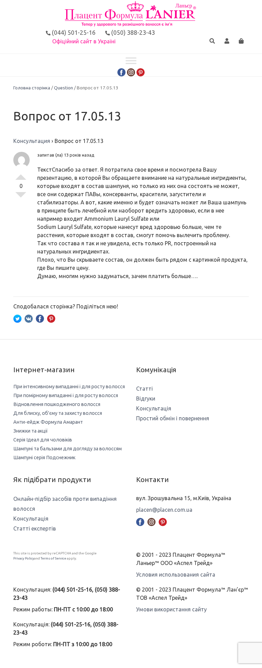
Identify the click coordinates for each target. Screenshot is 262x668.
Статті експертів (34, 528)
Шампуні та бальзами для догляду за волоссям (67, 448)
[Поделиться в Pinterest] (51, 318)
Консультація (153, 408)
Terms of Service (53, 558)
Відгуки (145, 398)
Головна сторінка (31, 87)
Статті (144, 389)
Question (63, 87)
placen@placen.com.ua (164, 510)
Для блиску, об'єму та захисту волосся (57, 413)
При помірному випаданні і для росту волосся (65, 395)
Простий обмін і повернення (172, 418)
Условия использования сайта (175, 574)
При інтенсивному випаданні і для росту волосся (69, 386)
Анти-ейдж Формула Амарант (48, 422)
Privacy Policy (23, 558)
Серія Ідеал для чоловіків (42, 439)
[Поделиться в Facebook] (40, 318)
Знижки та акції (30, 431)
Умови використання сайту (171, 609)
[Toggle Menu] (131, 61)
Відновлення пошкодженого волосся (56, 404)
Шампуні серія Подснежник (44, 457)
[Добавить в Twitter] (17, 318)
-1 (20, 197)
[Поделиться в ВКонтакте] (29, 318)
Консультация (31, 141)
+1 (20, 174)
